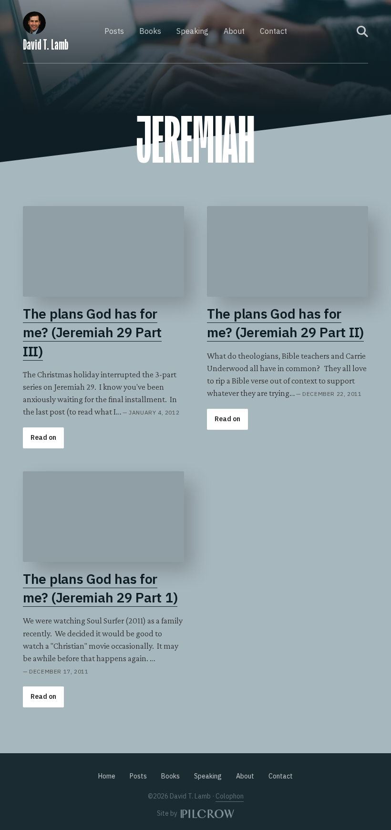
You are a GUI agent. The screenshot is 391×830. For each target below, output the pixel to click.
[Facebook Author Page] (330, 31)
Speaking (192, 31)
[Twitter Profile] (343, 31)
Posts (114, 31)
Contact (273, 31)
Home (106, 776)
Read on (43, 437)
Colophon (230, 796)
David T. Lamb (45, 45)
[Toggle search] (362, 31)
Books (150, 31)
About (234, 31)
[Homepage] (34, 21)
